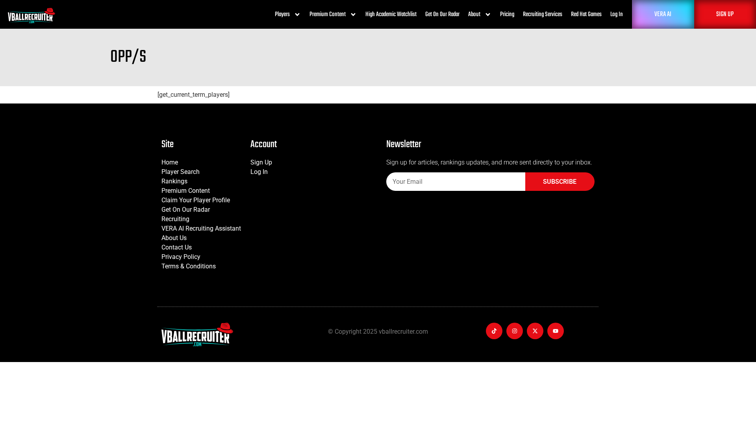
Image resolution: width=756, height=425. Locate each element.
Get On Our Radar (442, 14)
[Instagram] (514, 331)
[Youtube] (555, 331)
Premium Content (327, 14)
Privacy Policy (180, 257)
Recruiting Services (542, 14)
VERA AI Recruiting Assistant (201, 228)
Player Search (180, 172)
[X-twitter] (535, 331)
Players (282, 14)
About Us (174, 238)
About (474, 14)
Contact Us (176, 247)
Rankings (174, 181)
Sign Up (261, 162)
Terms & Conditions (188, 266)
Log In (616, 14)
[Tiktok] (494, 331)
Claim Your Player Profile (195, 200)
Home (169, 162)
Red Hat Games (586, 14)
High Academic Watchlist (391, 14)
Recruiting (175, 219)
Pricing (507, 14)
